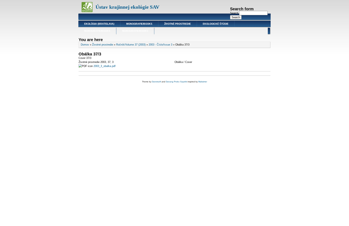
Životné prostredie (177, 23)
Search (234, 13)
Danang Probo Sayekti (176, 82)
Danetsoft (156, 82)
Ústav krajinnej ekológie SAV (127, 7)
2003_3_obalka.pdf (105, 66)
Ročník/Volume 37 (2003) (131, 44)
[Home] (87, 11)
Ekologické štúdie (215, 23)
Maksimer (202, 82)
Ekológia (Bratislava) (99, 23)
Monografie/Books (139, 23)
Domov (85, 44)
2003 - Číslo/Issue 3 (160, 44)
